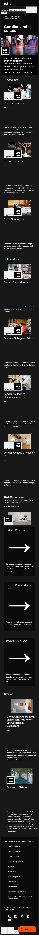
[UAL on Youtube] (9, 920)
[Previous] (4, 930)
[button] (29, 9)
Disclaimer (12, 882)
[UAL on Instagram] (9, 916)
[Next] (10, 930)
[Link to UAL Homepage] (7, 3)
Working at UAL (14, 856)
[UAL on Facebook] (15, 916)
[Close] (16, 932)
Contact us (12, 872)
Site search (4, 10)
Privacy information (15, 846)
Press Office (12, 887)
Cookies (11, 867)
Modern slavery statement (17, 892)
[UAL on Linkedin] (28, 916)
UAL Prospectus (14, 877)
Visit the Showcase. (11, 506)
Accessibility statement (16, 861)
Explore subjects (16, 17)
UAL (5, 17)
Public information (14, 851)
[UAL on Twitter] (21, 916)
